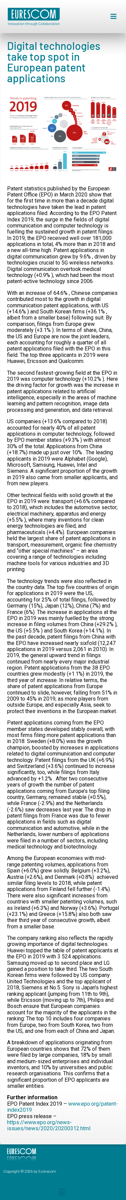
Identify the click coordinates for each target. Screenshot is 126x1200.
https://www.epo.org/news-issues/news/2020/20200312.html (48, 1125)
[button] (113, 17)
